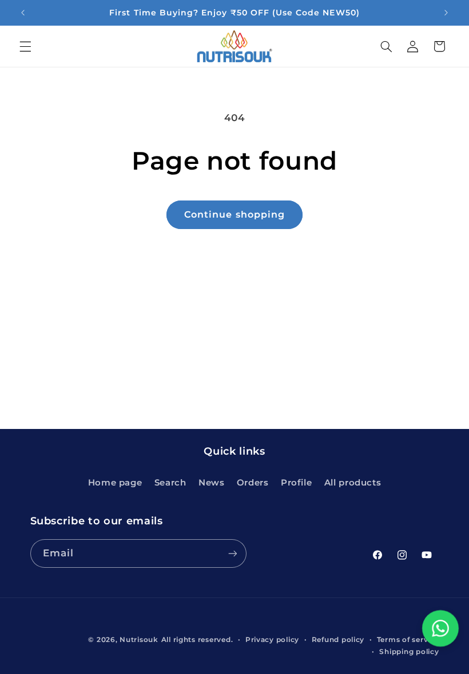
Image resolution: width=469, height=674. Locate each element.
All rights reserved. (197, 640)
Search (170, 483)
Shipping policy (409, 652)
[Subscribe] (232, 553)
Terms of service (408, 640)
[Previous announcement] (22, 12)
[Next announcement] (446, 12)
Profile (296, 483)
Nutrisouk (139, 640)
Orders (253, 483)
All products (352, 483)
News (211, 483)
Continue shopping (234, 214)
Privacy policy (272, 640)
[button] (25, 46)
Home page (115, 483)
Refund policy (338, 640)
